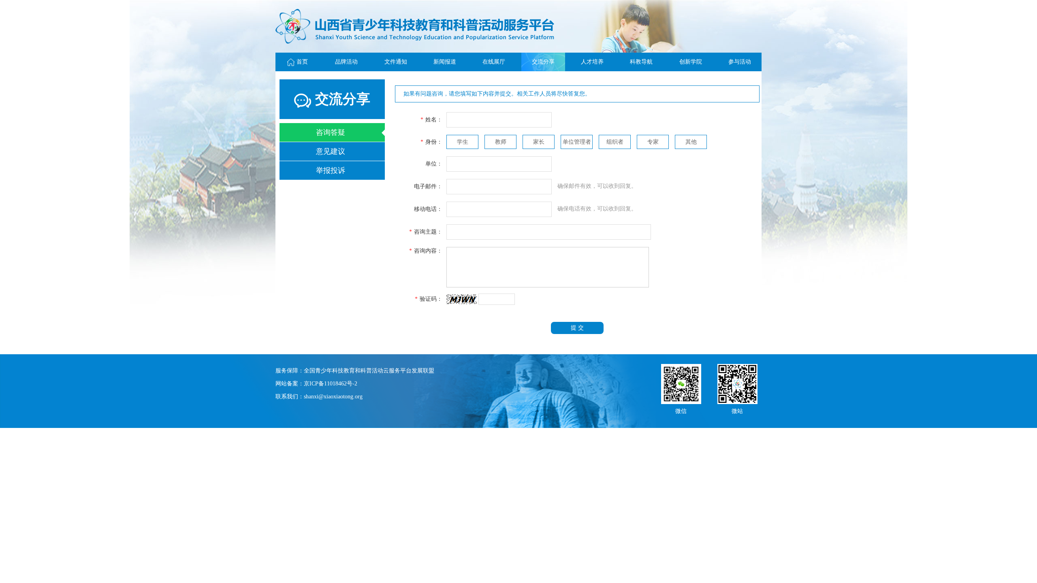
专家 (653, 142)
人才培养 (592, 62)
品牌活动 (346, 62)
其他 (691, 142)
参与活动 (739, 62)
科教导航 (641, 62)
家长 (538, 142)
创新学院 (690, 62)
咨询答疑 (330, 132)
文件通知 (395, 62)
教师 (500, 142)
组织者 (614, 142)
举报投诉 (330, 170)
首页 (302, 62)
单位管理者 (577, 142)
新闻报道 (444, 62)
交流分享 (543, 62)
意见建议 (330, 151)
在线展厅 (493, 62)
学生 (462, 142)
